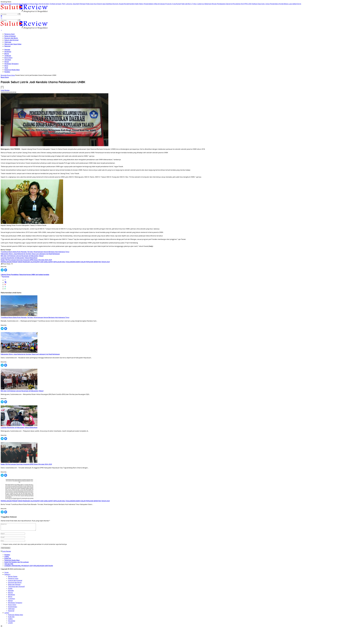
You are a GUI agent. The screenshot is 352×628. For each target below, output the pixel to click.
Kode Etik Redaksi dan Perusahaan (16, 562)
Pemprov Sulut (9, 34)
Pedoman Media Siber (12, 70)
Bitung (6, 54)
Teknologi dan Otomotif (16, 586)
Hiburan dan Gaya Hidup (12, 44)
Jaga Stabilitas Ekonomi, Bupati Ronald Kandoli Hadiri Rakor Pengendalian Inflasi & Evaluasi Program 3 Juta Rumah (141, 4)
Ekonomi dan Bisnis (11, 38)
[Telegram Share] (5, 287)
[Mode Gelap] (1, 16)
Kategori (7, 574)
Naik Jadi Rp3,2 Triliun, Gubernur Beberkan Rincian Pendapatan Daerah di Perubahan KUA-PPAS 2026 (216, 4)
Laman (6, 613)
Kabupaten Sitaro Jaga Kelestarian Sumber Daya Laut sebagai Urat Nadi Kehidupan (30, 254)
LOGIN (10, 623)
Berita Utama (12, 576)
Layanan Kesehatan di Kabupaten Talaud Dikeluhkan (19, 258)
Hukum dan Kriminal (11, 40)
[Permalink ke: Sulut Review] (2, 88)
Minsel (6, 62)
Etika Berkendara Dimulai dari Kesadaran (15, 4)
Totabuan (7, 56)
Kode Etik (7, 558)
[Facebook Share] (5, 280)
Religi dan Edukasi (14, 584)
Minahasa (7, 52)
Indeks (6, 556)
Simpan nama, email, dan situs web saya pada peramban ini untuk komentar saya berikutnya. (35, 544)
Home (6, 572)
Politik (10, 588)
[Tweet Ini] (5, 283)
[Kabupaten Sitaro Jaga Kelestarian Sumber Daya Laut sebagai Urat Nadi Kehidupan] (19, 352)
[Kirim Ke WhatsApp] (5, 289)
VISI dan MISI (8, 564)
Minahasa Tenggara (11, 64)
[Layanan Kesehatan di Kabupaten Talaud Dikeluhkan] (19, 425)
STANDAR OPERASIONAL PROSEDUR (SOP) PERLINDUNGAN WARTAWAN (28, 566)
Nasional (7, 46)
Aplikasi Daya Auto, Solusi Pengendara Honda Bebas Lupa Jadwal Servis (276, 4)
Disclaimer (11, 621)
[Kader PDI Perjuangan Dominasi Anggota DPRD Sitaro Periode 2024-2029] (19, 462)
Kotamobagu (12, 607)
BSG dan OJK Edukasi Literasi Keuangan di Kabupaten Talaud (22, 256)
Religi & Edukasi (10, 36)
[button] (19, 14)
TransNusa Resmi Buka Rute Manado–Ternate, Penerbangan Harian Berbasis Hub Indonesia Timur (35, 252)
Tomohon (7, 60)
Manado (7, 49)
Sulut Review (5, 90)
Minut (6, 66)
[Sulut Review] (24, 12)
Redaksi (7, 72)
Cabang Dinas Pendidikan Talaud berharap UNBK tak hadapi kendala (25, 274)
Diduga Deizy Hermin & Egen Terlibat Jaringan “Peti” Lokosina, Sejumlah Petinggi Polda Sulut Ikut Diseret (65, 4)
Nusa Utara (8, 58)
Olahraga (7, 42)
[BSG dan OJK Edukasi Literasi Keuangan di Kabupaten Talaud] (19, 389)
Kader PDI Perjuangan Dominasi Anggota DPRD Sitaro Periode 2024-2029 (26, 260)
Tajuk (6, 68)
